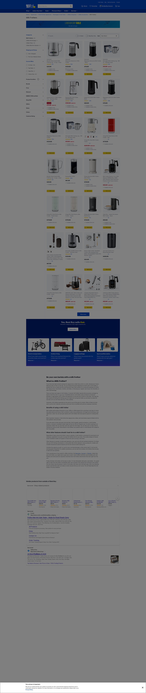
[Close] (142, 687)
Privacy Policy (29, 689)
